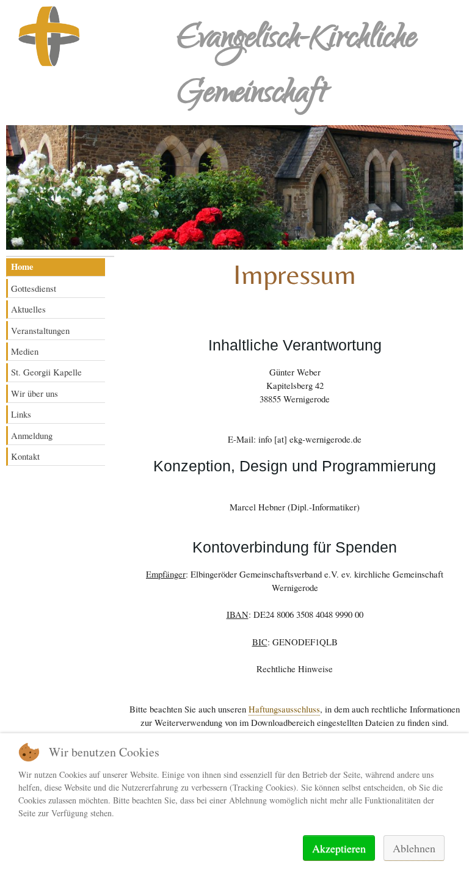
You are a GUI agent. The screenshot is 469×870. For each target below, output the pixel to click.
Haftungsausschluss (284, 709)
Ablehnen (414, 848)
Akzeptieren (339, 848)
